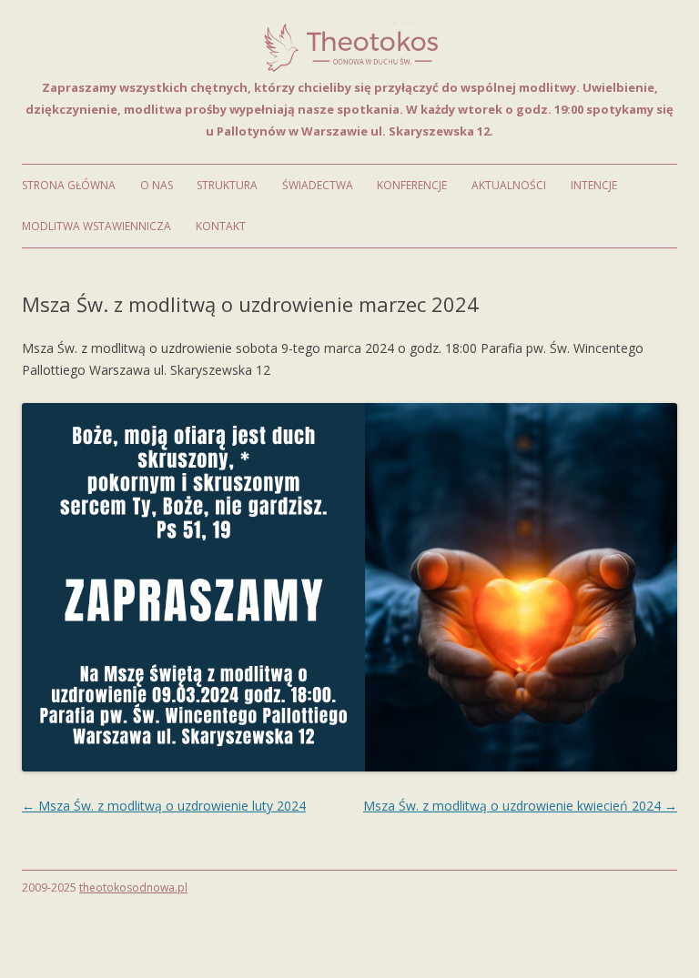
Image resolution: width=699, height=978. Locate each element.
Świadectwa (317, 185)
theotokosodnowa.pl (133, 887)
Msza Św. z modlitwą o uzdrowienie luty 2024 (164, 805)
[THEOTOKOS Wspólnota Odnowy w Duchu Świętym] (349, 69)
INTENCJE (594, 185)
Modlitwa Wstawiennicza (96, 226)
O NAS (156, 185)
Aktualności (508, 185)
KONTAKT (221, 226)
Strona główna (69, 185)
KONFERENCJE (412, 185)
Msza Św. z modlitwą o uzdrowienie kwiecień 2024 (520, 805)
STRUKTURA (227, 185)
